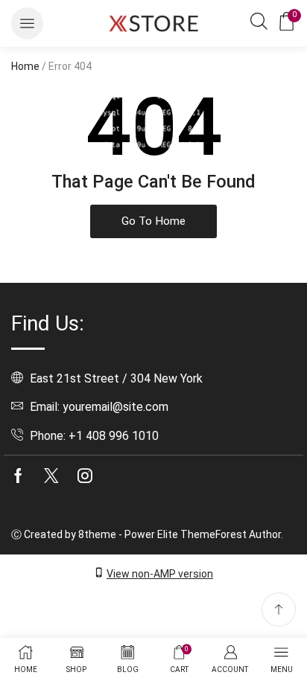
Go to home (153, 221)
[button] (27, 23)
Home (25, 66)
